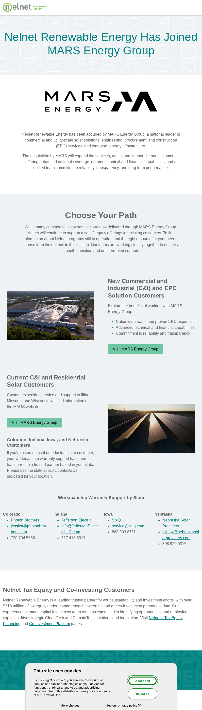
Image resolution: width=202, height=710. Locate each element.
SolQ (116, 520)
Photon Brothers (25, 520)
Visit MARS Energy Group (135, 349)
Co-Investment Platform (49, 624)
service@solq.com (128, 526)
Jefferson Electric (76, 520)
